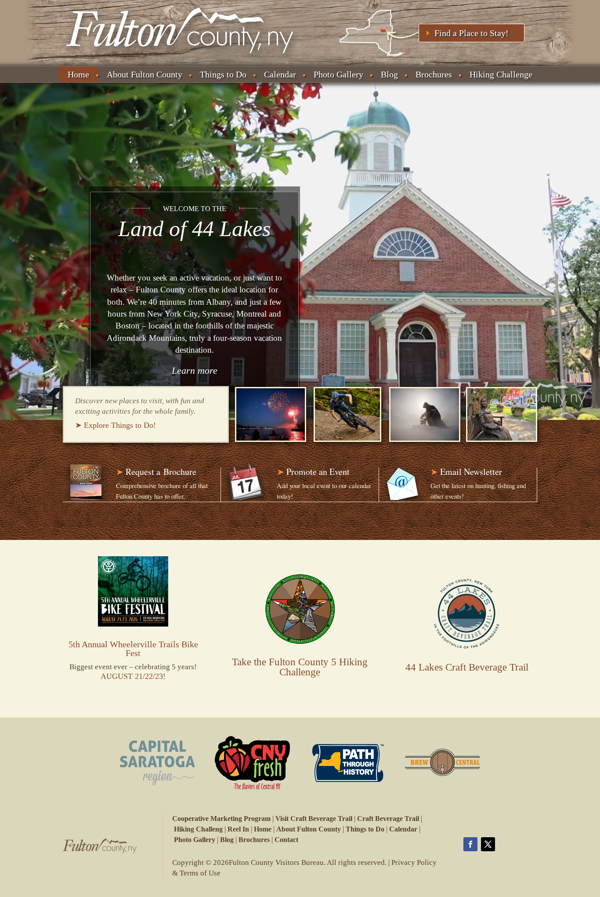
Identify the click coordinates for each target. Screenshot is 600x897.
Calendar (280, 74)
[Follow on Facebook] (470, 844)
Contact (286, 839)
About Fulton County (144, 74)
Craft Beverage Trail (388, 818)
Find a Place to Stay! (471, 33)
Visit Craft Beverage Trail (313, 818)
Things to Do (223, 74)
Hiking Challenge (501, 74)
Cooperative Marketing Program (221, 818)
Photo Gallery (338, 74)
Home (78, 74)
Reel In (238, 829)
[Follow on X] (488, 844)
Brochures (434, 74)
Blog (389, 74)
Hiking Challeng (198, 829)
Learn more (194, 370)
